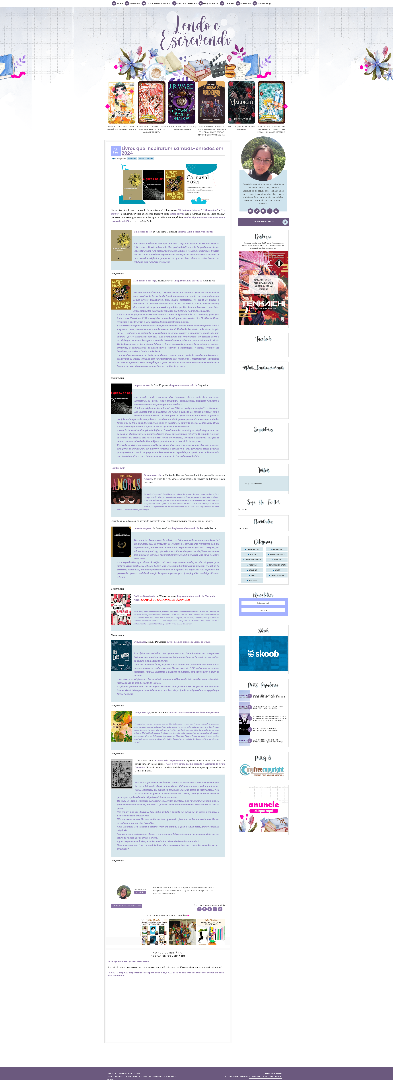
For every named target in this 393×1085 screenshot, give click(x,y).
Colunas (229, 3)
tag (253, 575)
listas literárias (146, 158)
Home (119, 3)
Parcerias (245, 3)
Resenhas (134, 3)
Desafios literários (187, 3)
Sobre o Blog (264, 3)
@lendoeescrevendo (253, 483)
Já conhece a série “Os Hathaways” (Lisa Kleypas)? (268, 741)
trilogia (253, 580)
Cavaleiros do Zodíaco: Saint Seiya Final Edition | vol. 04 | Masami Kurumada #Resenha (241, 129)
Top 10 (253, 554)
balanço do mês (277, 554)
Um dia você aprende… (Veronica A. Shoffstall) (266, 729)
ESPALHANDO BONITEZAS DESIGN (265, 1076)
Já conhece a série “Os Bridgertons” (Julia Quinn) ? (269, 696)
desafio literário (253, 559)
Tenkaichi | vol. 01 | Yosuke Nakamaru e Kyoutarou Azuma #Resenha (263, 284)
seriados (253, 570)
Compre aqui (117, 273)
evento (277, 559)
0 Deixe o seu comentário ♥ (128, 906)
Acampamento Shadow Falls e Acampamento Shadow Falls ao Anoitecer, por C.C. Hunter (270, 718)
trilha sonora (277, 575)
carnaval (132, 158)
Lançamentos (210, 3)
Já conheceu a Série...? (158, 3)
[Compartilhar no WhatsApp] (220, 909)
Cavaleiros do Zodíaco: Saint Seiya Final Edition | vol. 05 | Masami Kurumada (121, 129)
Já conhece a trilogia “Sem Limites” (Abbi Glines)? (268, 707)
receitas (253, 565)
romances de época (277, 565)
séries (277, 570)
